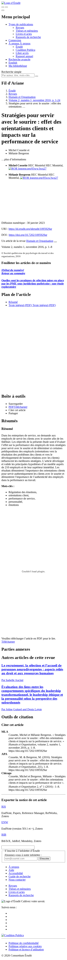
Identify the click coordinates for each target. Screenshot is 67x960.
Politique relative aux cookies (25, 946)
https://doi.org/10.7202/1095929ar (28, 234)
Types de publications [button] (21, 24)
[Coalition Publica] (12, 935)
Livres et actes (24, 33)
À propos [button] (14, 43)
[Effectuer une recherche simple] (2, 7)
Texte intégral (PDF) (20, 305)
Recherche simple (11, 71)
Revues (20, 27)
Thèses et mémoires (27, 30)
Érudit (19, 46)
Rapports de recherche (28, 37)
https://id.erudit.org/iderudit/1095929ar (30, 228)
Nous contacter (17, 879)
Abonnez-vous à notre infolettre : (22, 855)
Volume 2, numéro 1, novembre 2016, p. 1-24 (34, 100)
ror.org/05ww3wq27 (34, 168)
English (13, 62)
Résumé (13, 302)
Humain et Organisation (22, 97)
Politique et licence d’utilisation (26, 949)
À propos (25, 43)
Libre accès (22, 53)
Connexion (15, 40)
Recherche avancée (19, 59)
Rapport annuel (24, 56)
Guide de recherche (20, 876)
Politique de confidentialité (24, 943)
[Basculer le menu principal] (2, 10)
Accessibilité (16, 873)
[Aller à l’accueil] (10, 2)
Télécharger (8, 641)
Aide (11, 870)
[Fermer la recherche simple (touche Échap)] (6, 7)
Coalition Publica (25, 49)
